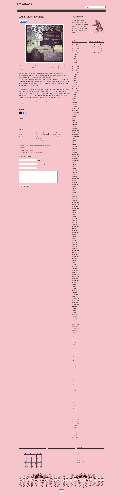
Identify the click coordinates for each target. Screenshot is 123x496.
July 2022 (74, 76)
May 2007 (74, 432)
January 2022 (75, 84)
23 (37, 464)
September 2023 (75, 53)
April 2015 (74, 242)
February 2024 (75, 45)
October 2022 (75, 71)
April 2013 (74, 290)
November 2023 (75, 49)
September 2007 (75, 424)
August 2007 (74, 426)
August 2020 (74, 114)
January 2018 (75, 176)
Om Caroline (98, 11)
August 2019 (74, 138)
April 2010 (74, 362)
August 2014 (74, 258)
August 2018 (74, 162)
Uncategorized (41, 145)
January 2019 (75, 152)
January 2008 (75, 416)
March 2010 (74, 364)
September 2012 (75, 304)
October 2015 (75, 230)
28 (32, 466)
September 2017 (75, 184)
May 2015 (74, 240)
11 (25, 461)
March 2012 (74, 316)
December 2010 (75, 346)
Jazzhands (24, 4)
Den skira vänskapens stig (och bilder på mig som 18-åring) (43, 134)
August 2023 (74, 55)
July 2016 (74, 212)
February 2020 (75, 126)
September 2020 (75, 112)
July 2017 (74, 188)
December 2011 (75, 322)
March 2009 (74, 388)
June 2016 (74, 214)
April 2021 (74, 100)
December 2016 (75, 202)
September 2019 (75, 136)
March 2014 (74, 268)
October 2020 (75, 110)
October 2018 (75, 158)
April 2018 (74, 170)
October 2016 (75, 206)
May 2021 (74, 98)
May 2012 (74, 312)
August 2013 (74, 282)
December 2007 (75, 418)
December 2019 (75, 130)
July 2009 (74, 380)
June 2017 (74, 190)
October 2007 (75, 422)
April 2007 (74, 434)
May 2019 (74, 144)
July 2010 (74, 356)
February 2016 (75, 222)
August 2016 (74, 210)
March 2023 (74, 62)
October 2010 (75, 350)
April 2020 (74, 122)
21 (32, 464)
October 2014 (75, 254)
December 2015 (75, 226)
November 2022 (75, 69)
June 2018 (74, 166)
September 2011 (75, 328)
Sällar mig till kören (97, 47)
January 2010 (75, 368)
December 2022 (75, 66)
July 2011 (74, 332)
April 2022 (74, 82)
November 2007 (75, 420)
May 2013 (74, 288)
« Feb (20, 469)
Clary (20, 81)
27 (30, 466)
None (24, 147)
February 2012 (75, 318)
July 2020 (74, 116)
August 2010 (74, 354)
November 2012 (75, 300)
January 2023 (75, 64)
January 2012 (75, 320)
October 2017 (75, 182)
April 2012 (74, 314)
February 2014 (75, 270)
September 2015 (75, 232)
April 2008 (74, 410)
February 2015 (75, 246)
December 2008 (75, 394)
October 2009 (75, 374)
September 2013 (75, 280)
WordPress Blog (80, 461)
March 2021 (74, 102)
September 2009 (75, 376)
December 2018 (75, 154)
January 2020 (75, 128)
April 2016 (74, 218)
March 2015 (74, 244)
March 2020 (74, 124)
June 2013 (74, 286)
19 (27, 464)
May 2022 (74, 80)
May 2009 (74, 384)
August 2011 (74, 330)
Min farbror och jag (98, 45)
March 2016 (74, 220)
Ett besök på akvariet (58, 133)
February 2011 (75, 342)
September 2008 (75, 400)
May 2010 (74, 360)
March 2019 (74, 148)
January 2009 (75, 392)
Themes (78, 459)
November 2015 (75, 228)
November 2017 (75, 180)
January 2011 (75, 344)
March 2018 (74, 172)
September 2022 (75, 73)
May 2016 (74, 216)
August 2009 (74, 378)
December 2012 (75, 298)
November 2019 (75, 132)
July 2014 (74, 260)
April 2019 (74, 146)
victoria (23, 150)
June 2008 (74, 406)
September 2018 (75, 160)
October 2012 (75, 302)
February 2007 (75, 438)
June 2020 (74, 118)
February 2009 (75, 390)
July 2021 (74, 94)
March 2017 (74, 196)
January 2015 (75, 248)
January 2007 (75, 440)
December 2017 (75, 178)
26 (27, 466)
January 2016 (75, 224)
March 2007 (74, 436)
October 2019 (75, 134)
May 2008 (74, 408)
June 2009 (74, 382)
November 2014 (75, 252)
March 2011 (74, 340)
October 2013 (75, 278)
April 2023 (74, 60)
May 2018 (74, 168)
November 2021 (75, 86)
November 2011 (75, 324)
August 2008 (74, 402)
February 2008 (75, 414)
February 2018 (75, 174)
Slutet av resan (23, 133)
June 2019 (74, 142)
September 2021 (75, 90)
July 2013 (74, 284)
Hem (103, 11)
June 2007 (74, 430)
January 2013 (75, 296)
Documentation (80, 451)
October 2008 (75, 398)
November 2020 (75, 108)
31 (40, 466)
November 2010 (75, 348)
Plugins (78, 453)
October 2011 (75, 326)
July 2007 (74, 428)
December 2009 (75, 370)
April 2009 (74, 386)
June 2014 (74, 262)
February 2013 (75, 294)
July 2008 (74, 404)
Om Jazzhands (90, 11)
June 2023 (74, 59)
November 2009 (75, 372)
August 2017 (74, 186)
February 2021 (75, 104)
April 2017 (74, 194)
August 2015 (74, 234)
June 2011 (74, 334)
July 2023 (74, 57)
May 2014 (74, 264)
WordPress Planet (81, 463)
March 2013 (74, 292)
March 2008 (74, 412)
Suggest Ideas (80, 455)
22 (35, 464)
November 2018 (75, 156)
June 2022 (74, 78)
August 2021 (74, 92)
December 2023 (75, 47)
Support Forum (80, 457)
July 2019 (74, 140)
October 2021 (75, 88)
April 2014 (74, 266)
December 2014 (75, 250)
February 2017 (75, 198)
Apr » (24, 469)
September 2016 (75, 208)
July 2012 (74, 308)
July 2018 (74, 164)
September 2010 (75, 352)
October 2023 (75, 51)
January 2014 (75, 272)
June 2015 (74, 238)
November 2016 (75, 204)
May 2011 (74, 336)
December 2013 (75, 274)
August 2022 (74, 74)
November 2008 (75, 396)
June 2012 (74, 310)
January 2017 (75, 200)
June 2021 (74, 96)
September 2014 (75, 256)
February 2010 (75, 366)
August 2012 (74, 306)
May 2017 (74, 192)
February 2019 (75, 150)
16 (37, 461)
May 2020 (74, 120)
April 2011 (74, 338)
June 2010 (74, 358)
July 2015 (74, 236)
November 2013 (75, 276)
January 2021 (75, 106)
